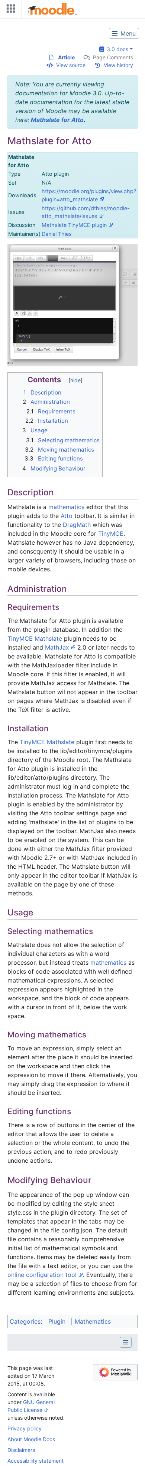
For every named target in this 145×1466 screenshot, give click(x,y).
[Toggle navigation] (9, 10)
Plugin (56, 1321)
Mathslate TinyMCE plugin (74, 225)
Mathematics (93, 1321)
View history (118, 65)
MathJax (57, 647)
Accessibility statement (35, 1460)
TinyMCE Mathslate (34, 638)
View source (71, 65)
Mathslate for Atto (57, 119)
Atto (66, 515)
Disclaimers (21, 1450)
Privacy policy (24, 1428)
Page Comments (113, 57)
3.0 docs (116, 49)
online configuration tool (42, 1274)
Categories (25, 1321)
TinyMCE (110, 533)
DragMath (77, 524)
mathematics (66, 507)
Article (66, 57)
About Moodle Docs (31, 1439)
